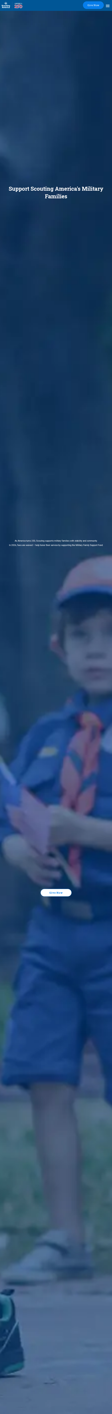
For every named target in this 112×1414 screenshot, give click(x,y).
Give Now (93, 5)
